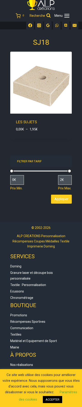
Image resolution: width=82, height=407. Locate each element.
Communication (21, 328)
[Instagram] (39, 25)
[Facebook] (30, 25)
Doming (15, 266)
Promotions (18, 315)
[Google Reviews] (48, 25)
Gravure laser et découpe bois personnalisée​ (31, 275)
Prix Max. (64, 188)
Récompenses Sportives (27, 321)
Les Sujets (26, 122)
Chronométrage (21, 298)
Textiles (15, 334)
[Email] (74, 25)
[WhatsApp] (57, 25)
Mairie (14, 347)
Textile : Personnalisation (28, 285)
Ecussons (17, 291)
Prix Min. (16, 188)
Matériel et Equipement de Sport (33, 341)
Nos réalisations (21, 365)
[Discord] (65, 25)
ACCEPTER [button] (52, 399)
